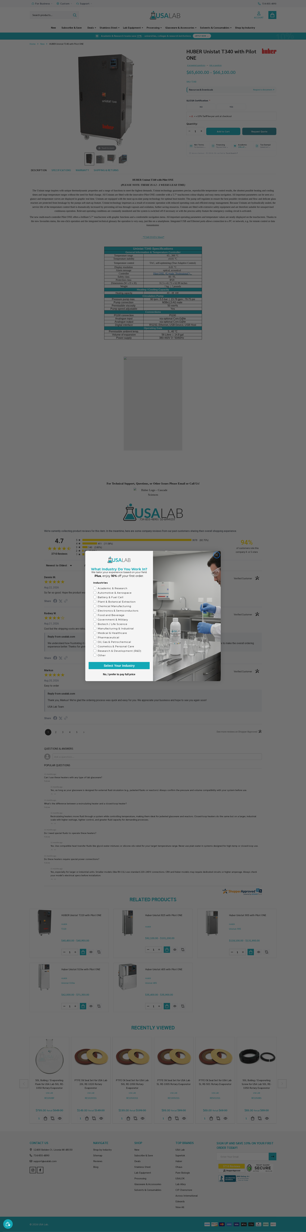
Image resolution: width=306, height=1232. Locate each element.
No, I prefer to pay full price (119, 674)
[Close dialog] (216, 555)
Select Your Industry (119, 665)
